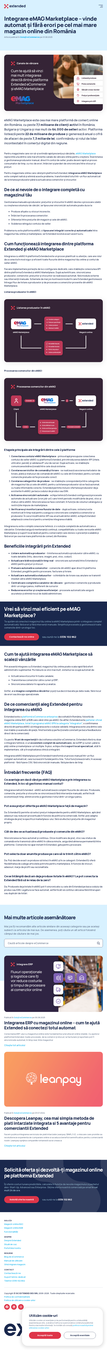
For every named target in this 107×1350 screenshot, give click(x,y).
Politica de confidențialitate (17, 1296)
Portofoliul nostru (12, 1248)
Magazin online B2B (13, 1227)
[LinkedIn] (14, 1307)
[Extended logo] (14, 6)
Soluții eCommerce (23, 1017)
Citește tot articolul (14, 1045)
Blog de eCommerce (14, 1256)
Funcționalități (11, 1231)
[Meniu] (100, 5)
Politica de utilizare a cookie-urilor (19, 1300)
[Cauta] (98, 943)
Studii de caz (10, 1244)
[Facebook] (7, 1307)
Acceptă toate (45, 1335)
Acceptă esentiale (80, 1335)
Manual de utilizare (13, 1260)
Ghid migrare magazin (14, 1264)
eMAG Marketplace (86, 153)
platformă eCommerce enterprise (40, 716)
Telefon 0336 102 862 (14, 1280)
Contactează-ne (12, 1273)
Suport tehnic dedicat (15, 1276)
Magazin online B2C (13, 1224)
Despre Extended (12, 1240)
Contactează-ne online (21, 636)
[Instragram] (21, 1307)
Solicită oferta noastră (22, 1199)
